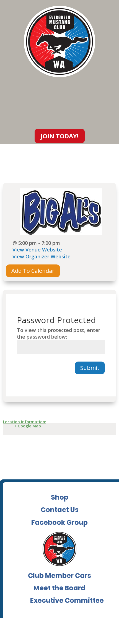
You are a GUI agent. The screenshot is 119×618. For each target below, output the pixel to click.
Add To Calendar (33, 270)
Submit (89, 368)
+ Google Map (27, 426)
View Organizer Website (41, 256)
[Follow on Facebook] (114, 104)
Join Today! (60, 136)
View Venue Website (37, 249)
